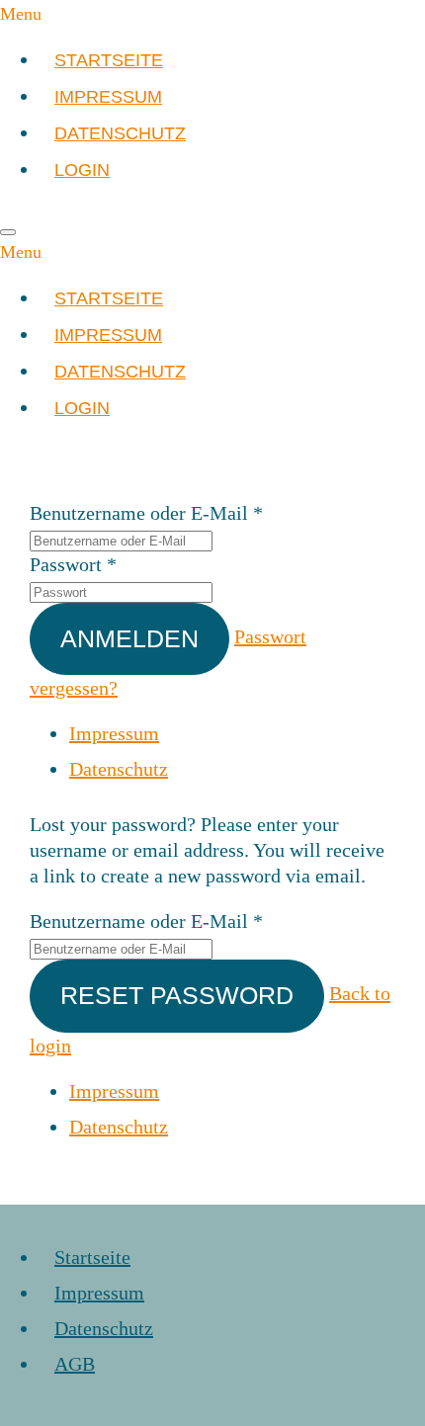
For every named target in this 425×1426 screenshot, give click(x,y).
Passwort (66, 564)
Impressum (114, 733)
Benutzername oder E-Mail (139, 513)
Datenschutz (118, 769)
